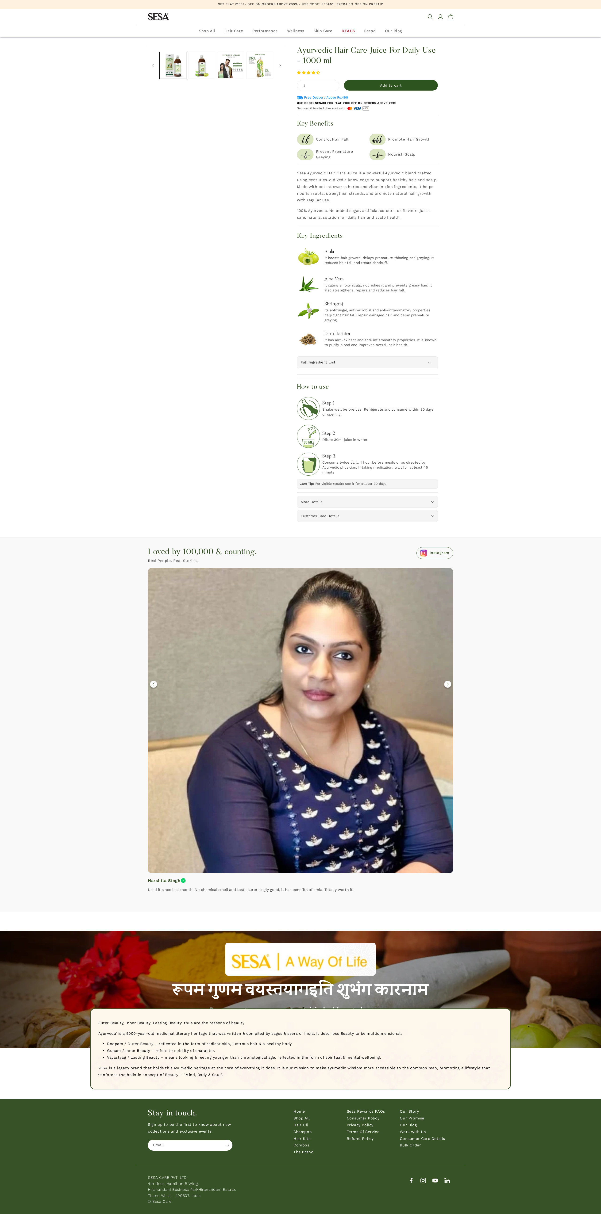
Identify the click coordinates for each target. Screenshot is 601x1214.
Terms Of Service (363, 1132)
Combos (301, 1145)
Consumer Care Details (422, 1138)
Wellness (295, 31)
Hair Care (234, 31)
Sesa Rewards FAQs (366, 1111)
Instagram (439, 552)
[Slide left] (153, 65)
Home (299, 1111)
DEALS (348, 31)
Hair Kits (301, 1138)
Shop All (207, 31)
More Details (312, 502)
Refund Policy (360, 1138)
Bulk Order (410, 1145)
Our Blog (393, 31)
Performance (265, 31)
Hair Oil (300, 1125)
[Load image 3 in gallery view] (231, 65)
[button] (309, 72)
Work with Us (413, 1132)
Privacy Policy (360, 1125)
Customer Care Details (320, 516)
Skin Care (323, 31)
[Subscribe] (227, 1145)
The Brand (303, 1152)
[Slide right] (280, 65)
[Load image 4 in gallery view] (260, 65)
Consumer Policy (363, 1118)
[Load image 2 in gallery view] (202, 65)
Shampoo (302, 1132)
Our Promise (412, 1118)
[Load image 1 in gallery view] (172, 65)
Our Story (409, 1111)
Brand (370, 31)
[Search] (430, 16)
